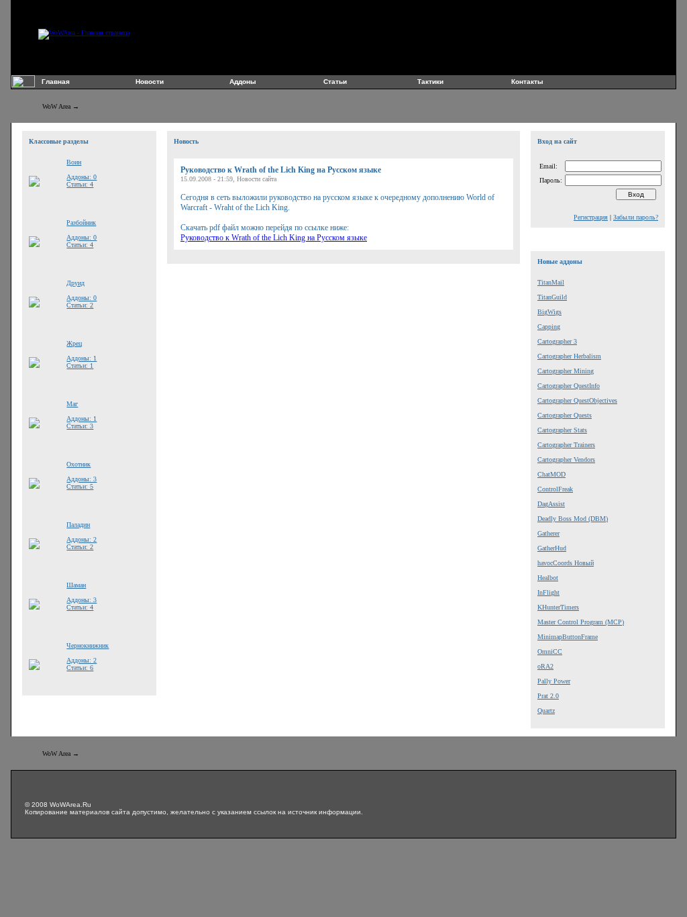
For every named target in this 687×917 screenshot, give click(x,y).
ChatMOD (551, 474)
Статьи (335, 81)
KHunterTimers (558, 607)
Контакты (527, 81)
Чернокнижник (87, 645)
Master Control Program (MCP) (580, 622)
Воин (73, 162)
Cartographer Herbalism (569, 356)
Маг (72, 403)
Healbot (547, 577)
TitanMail (550, 282)
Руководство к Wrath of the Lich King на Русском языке (273, 237)
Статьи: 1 (79, 365)
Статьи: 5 (79, 486)
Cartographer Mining (565, 371)
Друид (75, 283)
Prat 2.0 (548, 695)
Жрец (74, 343)
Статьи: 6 (79, 667)
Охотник (78, 464)
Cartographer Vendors (566, 459)
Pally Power (553, 681)
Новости (150, 81)
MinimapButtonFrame (567, 636)
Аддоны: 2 (81, 539)
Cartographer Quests (564, 415)
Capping (548, 326)
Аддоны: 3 (81, 479)
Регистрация (591, 217)
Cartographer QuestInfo (568, 385)
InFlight (548, 592)
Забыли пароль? (635, 217)
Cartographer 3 (557, 341)
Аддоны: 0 (81, 177)
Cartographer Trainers (566, 444)
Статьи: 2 (79, 305)
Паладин (78, 524)
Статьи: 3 (79, 426)
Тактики (430, 81)
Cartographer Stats (562, 430)
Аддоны (242, 81)
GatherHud (551, 548)
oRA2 (545, 666)
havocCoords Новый (565, 563)
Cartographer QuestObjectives (577, 400)
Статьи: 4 (79, 184)
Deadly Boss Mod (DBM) (572, 518)
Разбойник (81, 222)
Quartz (546, 710)
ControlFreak (555, 489)
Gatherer (548, 533)
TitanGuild (552, 297)
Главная (56, 81)
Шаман (76, 585)
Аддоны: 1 (81, 358)
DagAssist (551, 504)
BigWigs (549, 312)
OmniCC (549, 651)
